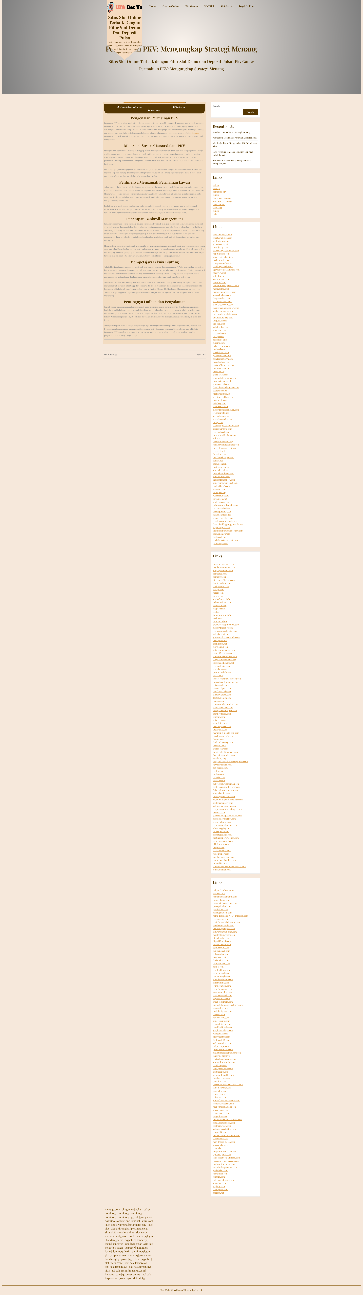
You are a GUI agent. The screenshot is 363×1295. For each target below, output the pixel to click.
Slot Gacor (226, 6)
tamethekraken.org (222, 1087)
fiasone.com (218, 739)
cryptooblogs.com (221, 969)
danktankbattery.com (223, 742)
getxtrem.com (219, 720)
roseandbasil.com (221, 431)
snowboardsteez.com (223, 707)
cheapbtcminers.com (223, 1001)
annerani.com (219, 330)
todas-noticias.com (222, 602)
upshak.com (218, 774)
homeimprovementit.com (225, 896)
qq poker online (131, 1274)
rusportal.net (219, 608)
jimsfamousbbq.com (222, 234)
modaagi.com (219, 349)
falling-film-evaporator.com (226, 790)
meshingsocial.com (222, 726)
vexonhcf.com (219, 282)
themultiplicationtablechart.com (228, 530)
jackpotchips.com (221, 1046)
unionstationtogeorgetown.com (228, 1004)
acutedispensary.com (223, 802)
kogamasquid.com (221, 527)
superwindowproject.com (225, 482)
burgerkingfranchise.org (224, 659)
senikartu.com (219, 605)
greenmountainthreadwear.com (228, 799)
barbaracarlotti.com (222, 508)
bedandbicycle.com (222, 1024)
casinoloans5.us (220, 463)
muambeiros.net (220, 400)
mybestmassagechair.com (225, 447)
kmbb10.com (219, 716)
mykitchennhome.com (223, 473)
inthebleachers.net (222, 514)
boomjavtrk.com (220, 1189)
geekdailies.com (220, 1170)
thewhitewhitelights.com (225, 435)
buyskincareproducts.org (225, 521)
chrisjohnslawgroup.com (225, 1059)
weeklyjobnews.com (222, 822)
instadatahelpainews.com (225, 1167)
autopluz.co (218, 276)
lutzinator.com (219, 1090)
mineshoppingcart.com (224, 928)
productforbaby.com (222, 672)
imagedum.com (220, 1116)
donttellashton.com (222, 583)
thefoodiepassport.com (224, 479)
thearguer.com (220, 729)
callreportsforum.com (223, 1180)
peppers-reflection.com (224, 860)
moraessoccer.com (222, 368)
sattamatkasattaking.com (224, 1129)
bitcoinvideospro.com (223, 627)
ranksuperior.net (221, 831)
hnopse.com (218, 847)
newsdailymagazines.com (225, 903)
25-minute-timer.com (223, 992)
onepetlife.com (220, 1132)
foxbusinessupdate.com (224, 755)
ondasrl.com (219, 1094)
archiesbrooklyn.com (223, 397)
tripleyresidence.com (223, 1068)
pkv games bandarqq (126, 1255)
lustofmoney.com (221, 853)
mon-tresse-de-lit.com (224, 1141)
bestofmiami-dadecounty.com (227, 922)
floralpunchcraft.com (223, 736)
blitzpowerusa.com (222, 694)
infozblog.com (219, 403)
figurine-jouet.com (222, 1154)
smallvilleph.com (221, 352)
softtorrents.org (220, 1071)
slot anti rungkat (130, 1221)
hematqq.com (113, 1274)
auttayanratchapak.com (224, 650)
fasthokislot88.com (222, 1040)
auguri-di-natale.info (223, 256)
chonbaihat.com (220, 406)
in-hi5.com (218, 595)
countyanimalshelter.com (225, 825)
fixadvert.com (219, 272)
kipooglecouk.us (220, 470)
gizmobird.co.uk (220, 244)
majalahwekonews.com (224, 567)
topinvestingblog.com (223, 317)
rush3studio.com (221, 586)
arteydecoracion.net (222, 419)
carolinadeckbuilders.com (225, 314)
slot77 (142, 1278)
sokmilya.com (219, 1183)
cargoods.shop (220, 621)
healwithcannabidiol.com (224, 1106)
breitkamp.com (220, 1065)
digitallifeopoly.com (222, 941)
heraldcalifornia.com (222, 1027)
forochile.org (219, 371)
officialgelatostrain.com (224, 1122)
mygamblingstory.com (223, 564)
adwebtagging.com (222, 828)
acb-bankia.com (220, 767)
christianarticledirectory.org (226, 540)
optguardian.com (221, 954)
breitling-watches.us (223, 266)
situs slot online (125, 1232)
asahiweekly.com (221, 1017)
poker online (219, 204)
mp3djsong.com (220, 247)
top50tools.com (220, 320)
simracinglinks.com (222, 295)
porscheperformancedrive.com (228, 1084)
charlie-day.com (220, 748)
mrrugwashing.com (222, 764)
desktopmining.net (222, 511)
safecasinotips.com (222, 1043)
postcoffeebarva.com (222, 653)
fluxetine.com (219, 454)
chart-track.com (220, 374)
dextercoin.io (219, 537)
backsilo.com (219, 777)
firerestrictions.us (221, 393)
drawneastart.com (221, 1036)
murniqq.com (137, 1270)
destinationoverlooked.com (226, 837)
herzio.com (218, 592)
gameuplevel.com (221, 973)
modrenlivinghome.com (224, 1164)
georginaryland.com (222, 428)
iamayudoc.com (220, 1008)
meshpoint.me (220, 640)
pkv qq (108, 1255)
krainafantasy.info (221, 599)
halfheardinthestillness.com (226, 444)
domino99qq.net (220, 576)
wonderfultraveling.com (224, 377)
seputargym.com (221, 947)
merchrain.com (220, 1173)
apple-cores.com (221, 502)
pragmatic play (137, 1224)
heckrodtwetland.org (223, 441)
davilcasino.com (220, 960)
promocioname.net (222, 381)
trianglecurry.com (221, 1113)
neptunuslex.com (221, 253)
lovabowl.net (219, 893)
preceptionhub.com (222, 906)
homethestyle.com (221, 976)
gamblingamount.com (223, 841)
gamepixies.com (220, 1033)
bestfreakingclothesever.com (226, 786)
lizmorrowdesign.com (223, 1103)
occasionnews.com (222, 850)
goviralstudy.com (221, 495)
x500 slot (114, 1221)
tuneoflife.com (220, 863)
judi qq (216, 185)
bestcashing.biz (220, 390)
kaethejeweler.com (222, 1125)
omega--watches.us (222, 263)
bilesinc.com (219, 342)
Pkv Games (191, 6)
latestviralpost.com (222, 688)
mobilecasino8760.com (223, 457)
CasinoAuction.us (221, 467)
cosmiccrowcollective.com (225, 631)
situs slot (147, 1221)
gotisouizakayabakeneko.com (226, 637)
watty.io (216, 611)
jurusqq (216, 188)
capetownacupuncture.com (226, 624)
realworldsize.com (221, 665)
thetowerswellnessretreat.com (227, 1119)
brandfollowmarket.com (224, 818)
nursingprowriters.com (224, 796)
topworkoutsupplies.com (225, 931)
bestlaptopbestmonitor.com (226, 425)
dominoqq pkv (219, 191)
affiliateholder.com (222, 869)
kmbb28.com (219, 1176)
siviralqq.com (219, 780)
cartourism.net (220, 498)
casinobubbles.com (222, 944)
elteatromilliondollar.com (225, 656)
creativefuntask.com (222, 995)
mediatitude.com (221, 288)
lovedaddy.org (219, 758)
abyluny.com (219, 1186)
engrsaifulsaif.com (221, 998)
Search (216, 106)
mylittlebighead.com (222, 1011)
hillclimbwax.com (221, 844)
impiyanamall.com (221, 950)
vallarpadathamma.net (223, 662)
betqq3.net (218, 460)
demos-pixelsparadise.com (226, 285)
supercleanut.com (221, 1020)
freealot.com (219, 1014)
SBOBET (209, 6)
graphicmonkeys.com (223, 1030)
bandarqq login (144, 1236)
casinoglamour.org (221, 533)
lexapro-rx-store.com (223, 518)
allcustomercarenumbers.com (227, 1052)
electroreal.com (220, 919)
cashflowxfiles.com (222, 713)
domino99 (110, 1213)
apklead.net (218, 1192)
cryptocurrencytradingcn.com (227, 809)
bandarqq (217, 207)
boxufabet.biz (219, 1148)
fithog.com (218, 422)
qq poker (130, 1240)
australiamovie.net (221, 241)
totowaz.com (219, 812)
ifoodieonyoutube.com (223, 925)
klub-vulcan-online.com (224, 1062)
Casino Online (170, 6)
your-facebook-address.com (226, 1157)
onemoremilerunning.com (225, 704)
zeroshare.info (220, 339)
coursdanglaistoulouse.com (226, 250)
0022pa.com (218, 336)
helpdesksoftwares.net (224, 890)
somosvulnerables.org (223, 1074)
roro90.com (218, 589)
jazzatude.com (219, 333)
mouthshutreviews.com (224, 934)
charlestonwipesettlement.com (227, 815)
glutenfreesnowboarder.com (226, 1100)
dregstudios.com (221, 361)
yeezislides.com (220, 909)
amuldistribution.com (223, 979)
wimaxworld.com (221, 384)
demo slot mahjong (222, 198)
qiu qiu (216, 210)
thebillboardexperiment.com (226, 1135)
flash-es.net (218, 771)
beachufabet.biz (220, 1138)
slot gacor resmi (125, 1236)
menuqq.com (112, 1209)
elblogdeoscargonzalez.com (226, 409)
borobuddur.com (221, 982)
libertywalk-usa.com (222, 237)
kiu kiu (216, 194)
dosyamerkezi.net (221, 298)
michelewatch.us (221, 260)
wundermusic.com (222, 985)
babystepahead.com (222, 834)
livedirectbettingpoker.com (225, 751)
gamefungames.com (222, 989)
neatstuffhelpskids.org (223, 365)
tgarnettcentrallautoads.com (226, 269)
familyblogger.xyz (221, 1055)
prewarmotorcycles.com (224, 291)
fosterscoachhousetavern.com (227, 678)
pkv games (128, 1209)
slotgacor (195, 133)
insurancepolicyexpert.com (226, 307)
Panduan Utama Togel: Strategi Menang (231, 132)
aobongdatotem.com (222, 912)
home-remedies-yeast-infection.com (230, 915)
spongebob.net (220, 643)
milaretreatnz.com (221, 346)
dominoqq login (121, 1251)
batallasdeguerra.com (223, 358)
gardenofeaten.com (222, 697)
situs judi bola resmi (116, 1270)
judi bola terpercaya (136, 1263)
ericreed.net (219, 451)
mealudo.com (219, 745)
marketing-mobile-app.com (226, 732)
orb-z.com (218, 675)
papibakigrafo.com (221, 486)
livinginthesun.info (222, 615)
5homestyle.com (220, 543)
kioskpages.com (220, 1110)
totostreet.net (219, 957)
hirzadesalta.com (221, 938)
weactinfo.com (220, 723)
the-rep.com (219, 323)
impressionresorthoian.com (226, 783)
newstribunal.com (221, 899)
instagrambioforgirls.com (225, 710)
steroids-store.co (221, 416)
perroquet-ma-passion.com (226, 1160)
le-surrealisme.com (222, 301)
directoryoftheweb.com (224, 580)
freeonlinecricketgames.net (226, 387)
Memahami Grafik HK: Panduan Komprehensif (235, 137)
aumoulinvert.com (221, 476)
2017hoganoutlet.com (223, 570)
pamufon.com (219, 1081)
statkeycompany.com (223, 311)
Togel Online (246, 6)
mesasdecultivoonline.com (225, 681)
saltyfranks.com (220, 327)
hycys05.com (219, 701)
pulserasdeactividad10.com (226, 505)
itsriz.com (217, 618)
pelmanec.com (220, 573)
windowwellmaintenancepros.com (229, 866)
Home (152, 6)
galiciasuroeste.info (222, 355)
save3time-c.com (221, 279)
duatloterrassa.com (222, 1078)
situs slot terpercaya (222, 201)
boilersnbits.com (221, 685)
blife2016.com (219, 1097)
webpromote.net (221, 412)
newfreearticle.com (222, 691)
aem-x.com (218, 966)
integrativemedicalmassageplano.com (230, 761)
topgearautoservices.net (224, 1151)
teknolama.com (220, 669)
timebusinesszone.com (224, 856)
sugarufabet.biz (220, 1144)
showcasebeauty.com (223, 304)
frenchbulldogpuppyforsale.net (228, 524)
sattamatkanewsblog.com (224, 806)
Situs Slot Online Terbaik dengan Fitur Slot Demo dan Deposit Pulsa (124, 27)
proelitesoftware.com (223, 1049)
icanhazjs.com (219, 489)
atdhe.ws (217, 438)
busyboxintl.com (220, 646)
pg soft (135, 1217)
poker (216, 213)
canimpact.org (219, 492)
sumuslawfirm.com (222, 793)
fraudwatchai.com (221, 963)
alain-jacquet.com (221, 634)
